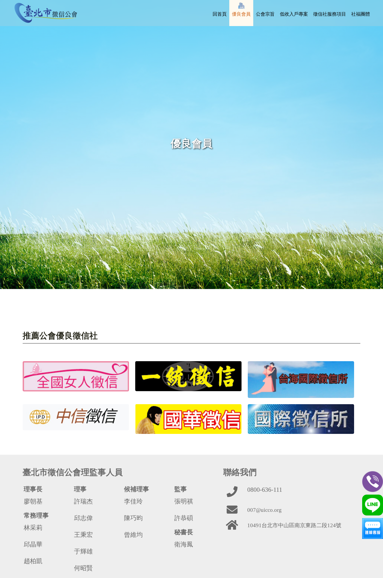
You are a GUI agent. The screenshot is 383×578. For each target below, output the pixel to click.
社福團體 (360, 14)
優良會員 (241, 14)
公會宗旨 (265, 14)
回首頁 (220, 14)
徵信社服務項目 (329, 14)
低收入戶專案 (294, 14)
